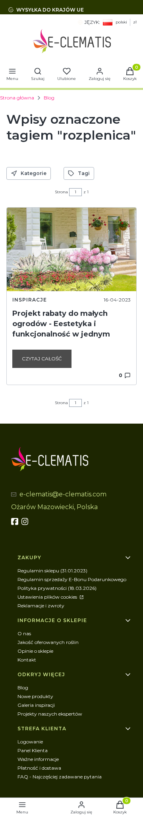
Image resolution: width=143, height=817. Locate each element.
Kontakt (26, 660)
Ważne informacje (38, 759)
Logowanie (30, 742)
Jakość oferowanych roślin (48, 642)
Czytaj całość (42, 359)
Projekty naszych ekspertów (49, 714)
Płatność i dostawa (39, 768)
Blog (49, 98)
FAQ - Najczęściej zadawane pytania (59, 777)
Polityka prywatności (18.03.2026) (57, 588)
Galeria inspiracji (36, 705)
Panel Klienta (32, 750)
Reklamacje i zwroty (40, 606)
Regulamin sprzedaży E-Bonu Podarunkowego (71, 579)
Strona (61, 192)
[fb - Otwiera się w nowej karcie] (15, 521)
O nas (24, 633)
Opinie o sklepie (35, 651)
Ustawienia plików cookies (47, 597)
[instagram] (25, 521)
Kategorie (33, 173)
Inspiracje (29, 300)
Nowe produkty (35, 696)
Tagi (84, 173)
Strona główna (17, 98)
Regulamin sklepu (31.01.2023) (52, 571)
